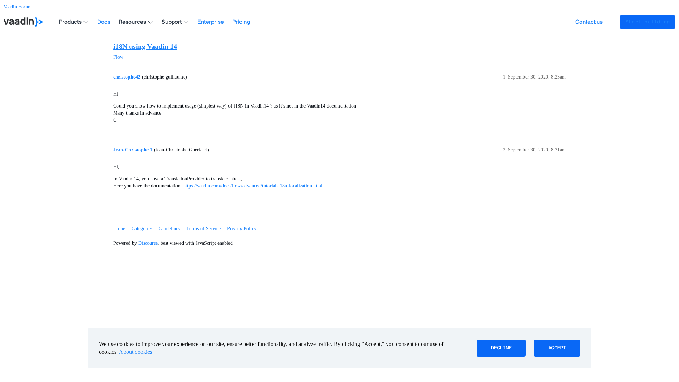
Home (119, 228)
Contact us (589, 22)
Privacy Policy (241, 228)
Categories (142, 228)
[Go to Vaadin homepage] (23, 22)
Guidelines (169, 228)
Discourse (148, 243)
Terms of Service (203, 228)
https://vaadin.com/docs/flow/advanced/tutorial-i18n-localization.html (253, 186)
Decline (501, 348)
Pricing (241, 22)
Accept (557, 348)
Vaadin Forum (18, 7)
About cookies (135, 352)
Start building (647, 21)
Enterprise (210, 22)
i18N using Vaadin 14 (145, 46)
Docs (103, 22)
